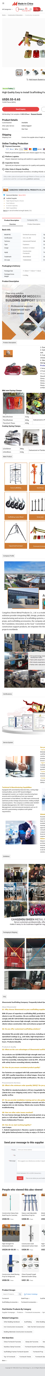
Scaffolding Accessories (10, 1302)
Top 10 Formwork (9, 1357)
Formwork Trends (25, 1357)
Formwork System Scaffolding (34, 1347)
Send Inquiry (20, 109)
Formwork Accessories (28, 1302)
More (4, 1360)
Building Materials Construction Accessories (18, 1332)
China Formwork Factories (12, 1342)
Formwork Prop (38, 1352)
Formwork (5, 1298)
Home (4, 15)
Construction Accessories (32, 15)
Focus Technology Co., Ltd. (26, 1368)
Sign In (5, 211)
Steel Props (24, 1298)
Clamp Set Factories (31, 1342)
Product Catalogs (31, 1294)
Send (20, 1178)
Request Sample (36, 114)
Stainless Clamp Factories (12, 1347)
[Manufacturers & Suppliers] (22, 4)
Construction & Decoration (15, 15)
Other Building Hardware (12, 1322)
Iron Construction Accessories (13, 1327)
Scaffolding (28, 1322)
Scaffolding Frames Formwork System (16, 1352)
